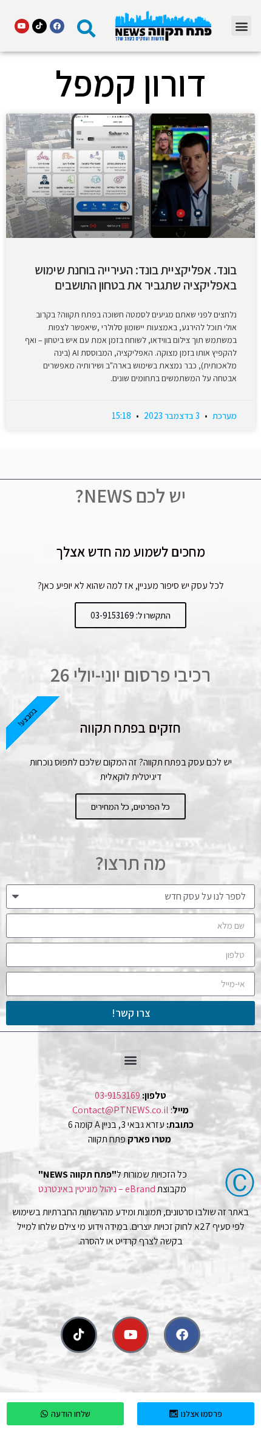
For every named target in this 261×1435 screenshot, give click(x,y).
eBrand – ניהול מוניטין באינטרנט (96, 1188)
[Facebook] (57, 26)
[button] (241, 26)
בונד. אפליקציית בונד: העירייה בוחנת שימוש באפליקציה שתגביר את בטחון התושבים (136, 277)
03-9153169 (117, 1095)
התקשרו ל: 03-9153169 (130, 615)
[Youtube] (22, 26)
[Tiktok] (39, 26)
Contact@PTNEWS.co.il (120, 1110)
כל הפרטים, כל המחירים (130, 806)
